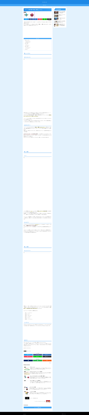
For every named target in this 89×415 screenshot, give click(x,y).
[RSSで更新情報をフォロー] (47, 360)
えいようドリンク (28, 47)
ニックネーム (27, 48)
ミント (27, 44)
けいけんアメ (27, 45)
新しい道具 (26, 43)
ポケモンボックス (28, 41)
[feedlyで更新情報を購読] (37, 360)
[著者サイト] (28, 360)
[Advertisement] (38, 32)
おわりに (26, 49)
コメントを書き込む (37, 407)
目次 (36, 38)
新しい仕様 (26, 46)
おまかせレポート (28, 42)
